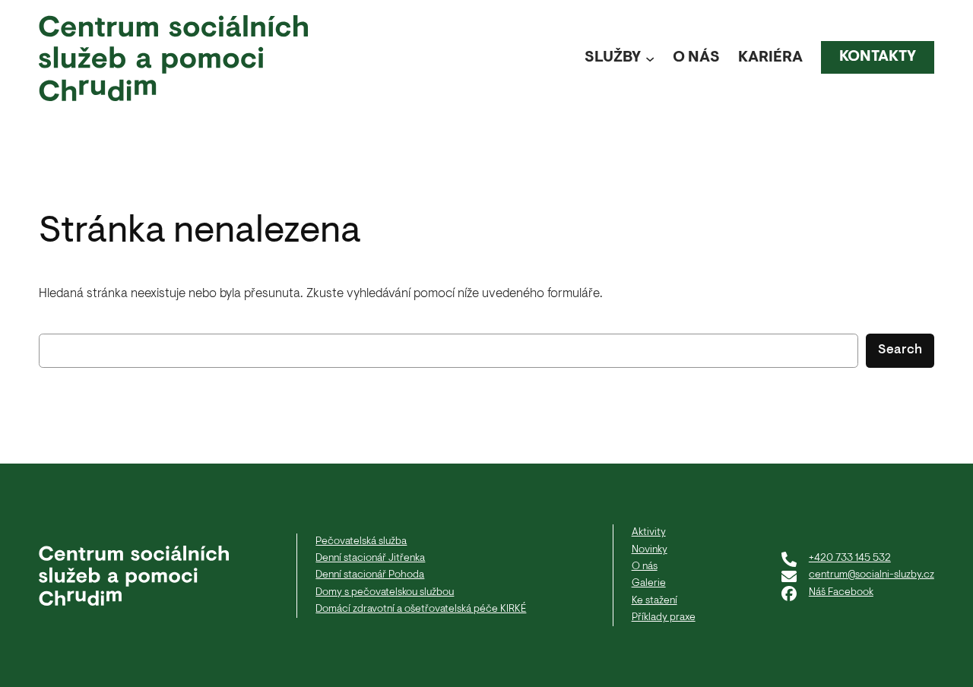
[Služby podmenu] (649, 57)
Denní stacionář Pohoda (369, 575)
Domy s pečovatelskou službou (384, 592)
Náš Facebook (841, 592)
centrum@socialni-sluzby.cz (871, 575)
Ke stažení (654, 600)
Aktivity (649, 532)
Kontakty (877, 57)
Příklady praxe (664, 617)
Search (900, 350)
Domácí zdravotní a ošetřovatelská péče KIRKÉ (420, 609)
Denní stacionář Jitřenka (370, 558)
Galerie (649, 583)
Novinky (649, 550)
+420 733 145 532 (850, 558)
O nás (645, 566)
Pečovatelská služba (361, 541)
